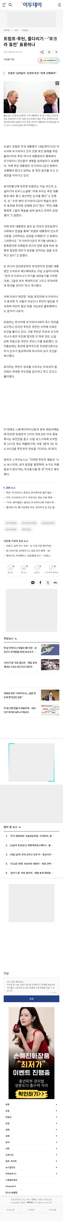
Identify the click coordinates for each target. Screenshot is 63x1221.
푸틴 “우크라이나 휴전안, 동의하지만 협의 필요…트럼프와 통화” (31, 492)
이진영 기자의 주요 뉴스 (16, 541)
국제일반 (25, 30)
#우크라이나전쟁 (29, 523)
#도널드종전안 (48, 523)
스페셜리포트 (11, 1179)
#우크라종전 (11, 523)
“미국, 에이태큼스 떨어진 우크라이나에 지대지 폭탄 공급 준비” (31, 502)
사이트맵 (52, 1209)
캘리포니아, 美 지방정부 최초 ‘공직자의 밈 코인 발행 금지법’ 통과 (31, 507)
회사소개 (10, 1209)
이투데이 (7, 30)
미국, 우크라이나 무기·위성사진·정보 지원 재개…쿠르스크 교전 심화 (31, 497)
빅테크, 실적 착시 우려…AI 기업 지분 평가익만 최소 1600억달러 (30, 545)
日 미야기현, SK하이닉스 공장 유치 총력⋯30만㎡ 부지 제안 (30, 550)
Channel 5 (11, 1186)
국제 (16, 30)
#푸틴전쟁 (26, 529)
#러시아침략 (11, 529)
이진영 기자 (9, 59)
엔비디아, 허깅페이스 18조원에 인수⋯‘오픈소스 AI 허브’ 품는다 (30, 555)
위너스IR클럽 (11, 1192)
